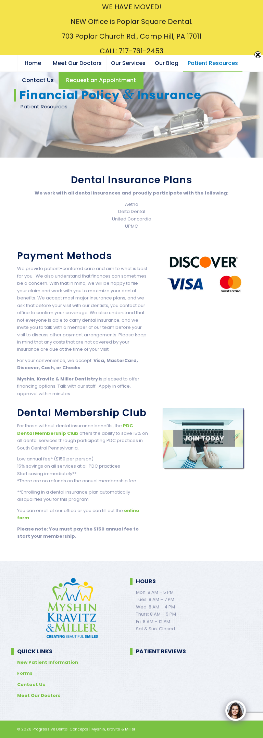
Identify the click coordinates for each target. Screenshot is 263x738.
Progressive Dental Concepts (60, 729)
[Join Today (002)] (204, 439)
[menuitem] (32, 63)
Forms (25, 673)
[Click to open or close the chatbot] (235, 710)
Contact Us (31, 684)
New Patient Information (47, 662)
